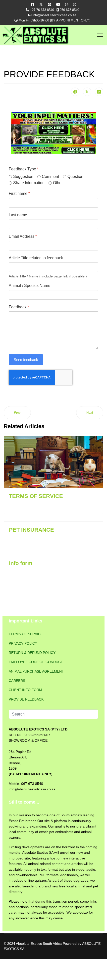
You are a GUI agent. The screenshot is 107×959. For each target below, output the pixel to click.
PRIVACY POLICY (23, 643)
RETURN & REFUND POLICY (32, 653)
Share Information (29, 183)
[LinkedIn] (99, 92)
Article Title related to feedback (36, 258)
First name (19, 193)
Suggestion (23, 176)
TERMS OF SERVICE (36, 496)
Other (58, 183)
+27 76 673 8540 (42, 10)
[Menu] (100, 34)
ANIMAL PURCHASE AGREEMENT (36, 671)
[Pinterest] (49, 4)
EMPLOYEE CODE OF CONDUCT (36, 662)
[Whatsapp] (74, 4)
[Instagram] (66, 4)
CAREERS (17, 681)
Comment (50, 176)
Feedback (19, 307)
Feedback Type (24, 169)
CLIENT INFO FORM (25, 690)
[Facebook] (32, 4)
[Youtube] (58, 4)
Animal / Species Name (29, 285)
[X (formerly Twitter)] (87, 92)
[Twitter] (41, 4)
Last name (18, 215)
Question (75, 176)
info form (20, 563)
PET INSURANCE (31, 530)
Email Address (23, 236)
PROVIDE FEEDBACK (26, 699)
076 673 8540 (69, 10)
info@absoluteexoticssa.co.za (54, 15)
